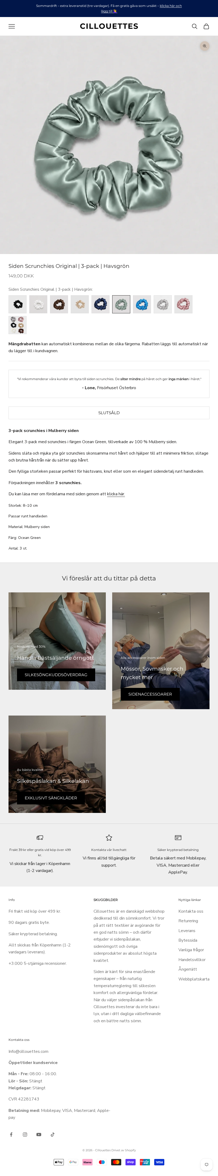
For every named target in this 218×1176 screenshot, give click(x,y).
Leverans (186, 931)
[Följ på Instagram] (25, 1134)
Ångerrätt (187, 969)
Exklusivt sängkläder (51, 797)
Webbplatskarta (193, 979)
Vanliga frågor (191, 950)
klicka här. (116, 494)
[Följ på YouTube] (38, 1134)
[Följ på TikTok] (52, 1134)
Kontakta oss (190, 911)
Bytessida (187, 940)
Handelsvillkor (192, 960)
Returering (188, 921)
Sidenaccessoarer (150, 694)
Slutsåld (109, 412)
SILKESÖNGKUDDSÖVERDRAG (56, 674)
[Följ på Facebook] (11, 1134)
